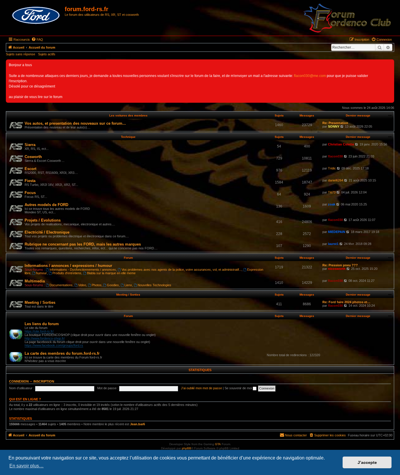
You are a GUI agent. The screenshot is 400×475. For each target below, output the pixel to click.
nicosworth (337, 268)
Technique (128, 136)
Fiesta (30, 181)
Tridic (332, 168)
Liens (128, 285)
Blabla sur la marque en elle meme (111, 273)
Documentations (61, 285)
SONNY (333, 126)
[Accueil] (36, 15)
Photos (97, 285)
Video (82, 285)
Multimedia (35, 281)
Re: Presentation (335, 123)
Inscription (43, 381)
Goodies (113, 285)
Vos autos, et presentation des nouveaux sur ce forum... (75, 123)
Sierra (30, 145)
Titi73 (332, 192)
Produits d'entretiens (66, 273)
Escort (30, 169)
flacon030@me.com (310, 76)
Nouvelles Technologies (154, 285)
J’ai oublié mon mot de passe (201, 388)
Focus (30, 193)
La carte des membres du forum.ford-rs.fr (62, 353)
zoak (331, 204)
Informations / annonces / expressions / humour (68, 265)
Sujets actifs (46, 54)
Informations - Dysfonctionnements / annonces (82, 269)
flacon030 (335, 156)
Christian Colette (341, 144)
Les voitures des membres (128, 115)
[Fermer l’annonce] (389, 64)
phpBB (186, 448)
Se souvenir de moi (239, 388)
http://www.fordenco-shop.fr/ (45, 338)
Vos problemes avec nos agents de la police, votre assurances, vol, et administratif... (182, 269)
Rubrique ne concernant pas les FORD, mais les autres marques (83, 244)
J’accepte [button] (367, 462)
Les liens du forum (42, 324)
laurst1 (333, 244)
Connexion (19, 381)
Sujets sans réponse (20, 54)
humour (41, 273)
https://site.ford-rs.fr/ (39, 331)
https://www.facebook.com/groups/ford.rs (54, 345)
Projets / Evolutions (43, 220)
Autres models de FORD (46, 205)
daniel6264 (335, 180)
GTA (218, 444)
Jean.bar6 (137, 424)
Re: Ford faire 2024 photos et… (346, 302)
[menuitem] (37, 39)
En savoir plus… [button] (26, 465)
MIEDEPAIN (336, 232)
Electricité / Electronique (47, 232)
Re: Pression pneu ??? (340, 265)
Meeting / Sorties (128, 294)
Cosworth (33, 157)
